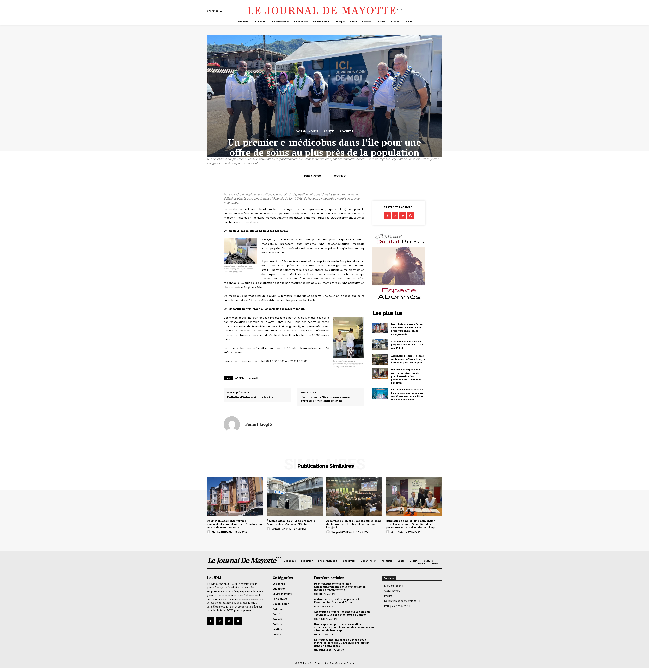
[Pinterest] (402, 215)
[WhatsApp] (410, 215)
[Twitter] (395, 215)
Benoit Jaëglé (313, 175)
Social (317, 634)
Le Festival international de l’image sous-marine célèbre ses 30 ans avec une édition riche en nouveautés (407, 394)
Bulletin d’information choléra (250, 397)
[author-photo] (209, 532)
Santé (329, 131)
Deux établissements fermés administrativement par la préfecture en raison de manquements (407, 329)
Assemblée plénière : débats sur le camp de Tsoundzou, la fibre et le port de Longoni (408, 359)
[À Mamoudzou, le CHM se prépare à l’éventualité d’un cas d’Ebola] (380, 344)
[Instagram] (219, 621)
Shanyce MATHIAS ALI (342, 532)
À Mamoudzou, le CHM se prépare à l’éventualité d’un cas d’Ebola (407, 345)
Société (346, 131)
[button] (215, 10)
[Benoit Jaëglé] (232, 424)
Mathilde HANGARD (222, 532)
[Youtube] (238, 621)
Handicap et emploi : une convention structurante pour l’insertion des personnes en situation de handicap (406, 376)
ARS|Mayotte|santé (246, 378)
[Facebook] (387, 215)
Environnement (322, 650)
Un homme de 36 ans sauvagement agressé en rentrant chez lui (326, 399)
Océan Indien (307, 131)
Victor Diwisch (398, 532)
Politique (319, 619)
